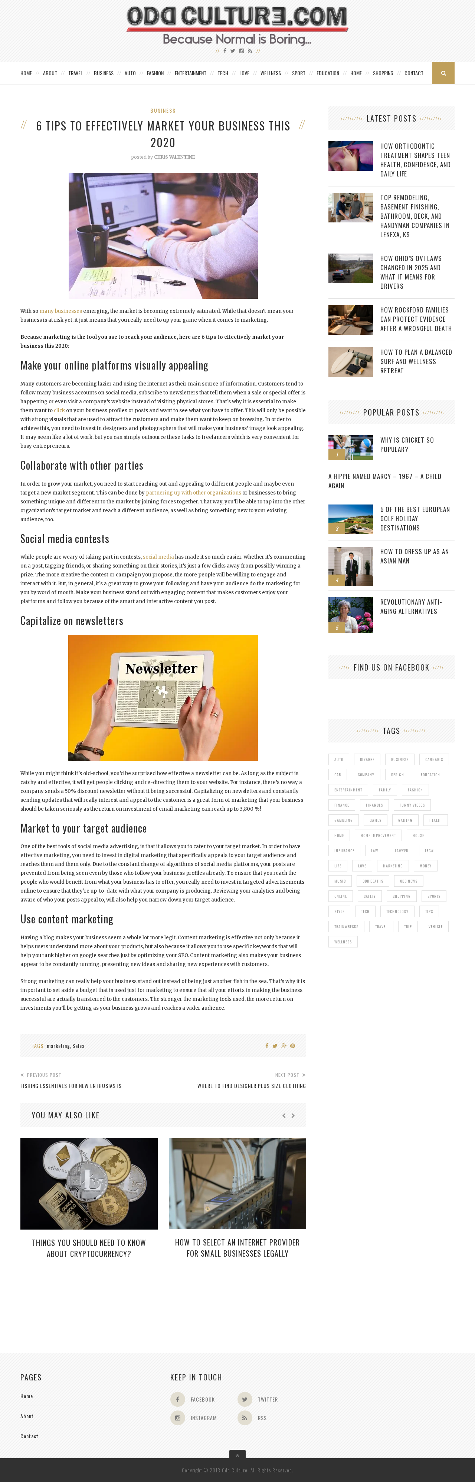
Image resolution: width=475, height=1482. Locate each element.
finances (374, 805)
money (426, 866)
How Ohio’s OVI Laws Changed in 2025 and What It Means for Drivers (411, 272)
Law (374, 850)
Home (26, 73)
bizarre (367, 759)
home (339, 835)
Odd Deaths (373, 881)
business (400, 759)
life (337, 866)
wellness (343, 942)
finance (341, 805)
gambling (343, 820)
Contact (413, 73)
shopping (402, 896)
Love (244, 73)
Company (366, 774)
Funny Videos (412, 805)
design (397, 774)
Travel (75, 73)
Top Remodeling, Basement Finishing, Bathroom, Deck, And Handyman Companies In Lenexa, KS (415, 216)
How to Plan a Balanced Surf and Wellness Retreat (416, 361)
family (385, 790)
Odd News (408, 881)
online (340, 896)
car (337, 774)
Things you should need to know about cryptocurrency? (89, 1248)
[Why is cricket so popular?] (350, 439)
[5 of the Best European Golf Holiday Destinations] (350, 508)
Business (104, 73)
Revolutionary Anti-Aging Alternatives (411, 606)
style (339, 911)
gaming (405, 820)
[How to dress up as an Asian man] (350, 551)
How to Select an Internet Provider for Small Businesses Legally (237, 1248)
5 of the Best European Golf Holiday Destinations (415, 518)
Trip (408, 926)
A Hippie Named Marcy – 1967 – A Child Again (385, 481)
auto (338, 759)
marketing (58, 1045)
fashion (415, 790)
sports (434, 896)
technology (397, 911)
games (375, 820)
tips (429, 911)
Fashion (155, 73)
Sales (78, 1045)
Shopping (383, 73)
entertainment (348, 790)
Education (328, 73)
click (59, 410)
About (50, 73)
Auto (130, 73)
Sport (298, 73)
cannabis (434, 759)
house (418, 835)
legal (430, 850)
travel (381, 926)
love (362, 866)
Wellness (271, 73)
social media (158, 557)
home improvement (378, 835)
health (435, 820)
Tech (222, 73)
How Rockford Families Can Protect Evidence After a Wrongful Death (416, 319)
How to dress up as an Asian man (414, 556)
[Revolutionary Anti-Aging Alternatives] (350, 601)
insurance (344, 850)
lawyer (401, 850)
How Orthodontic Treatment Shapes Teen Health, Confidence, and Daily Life (415, 159)
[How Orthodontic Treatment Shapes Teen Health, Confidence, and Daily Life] (350, 145)
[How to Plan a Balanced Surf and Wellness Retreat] (350, 351)
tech (365, 911)
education (430, 774)
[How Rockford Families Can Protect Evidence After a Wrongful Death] (350, 309)
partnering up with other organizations (193, 493)
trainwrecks (346, 926)
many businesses (60, 311)
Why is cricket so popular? (407, 444)
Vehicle (436, 926)
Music (340, 881)
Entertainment (190, 73)
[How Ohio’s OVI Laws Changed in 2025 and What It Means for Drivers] (350, 257)
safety (370, 896)
